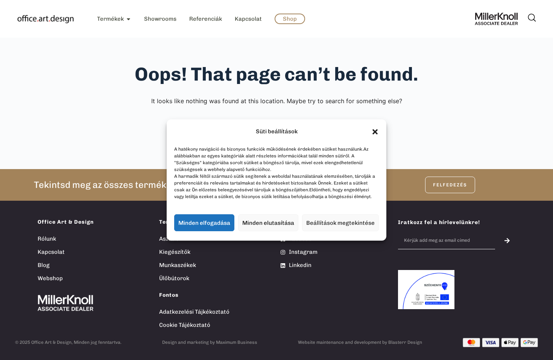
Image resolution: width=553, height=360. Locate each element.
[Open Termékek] (128, 19)
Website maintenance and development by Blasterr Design (360, 342)
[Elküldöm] (507, 240)
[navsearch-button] (531, 15)
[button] (375, 132)
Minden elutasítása (268, 223)
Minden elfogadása (204, 223)
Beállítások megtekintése (340, 223)
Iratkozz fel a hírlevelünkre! (439, 222)
